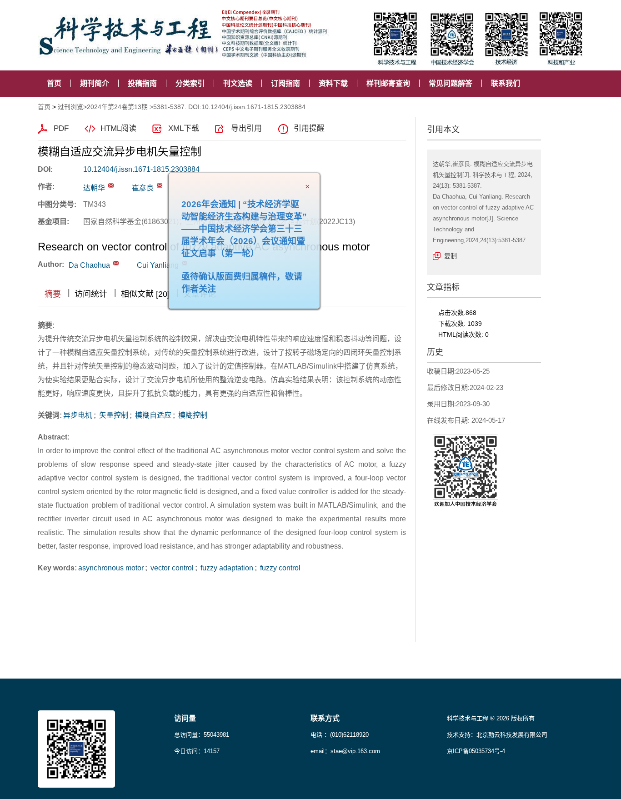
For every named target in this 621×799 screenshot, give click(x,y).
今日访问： (197, 751)
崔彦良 (143, 188)
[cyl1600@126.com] (159, 185)
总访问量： (201, 734)
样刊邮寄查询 (388, 83)
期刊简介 (94, 83)
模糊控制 (191, 415)
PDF (61, 128)
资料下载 (333, 83)
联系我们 (505, 83)
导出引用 (246, 128)
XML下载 (183, 128)
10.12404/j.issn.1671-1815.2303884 (141, 169)
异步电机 (77, 415)
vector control (171, 568)
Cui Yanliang (158, 265)
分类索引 (190, 83)
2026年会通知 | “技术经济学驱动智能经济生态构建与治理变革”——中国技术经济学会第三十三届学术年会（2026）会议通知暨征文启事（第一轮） (260, 245)
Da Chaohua (89, 265)
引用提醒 (309, 128)
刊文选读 (237, 83)
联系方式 (325, 718)
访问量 (185, 718)
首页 (54, 83)
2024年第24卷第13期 (117, 106)
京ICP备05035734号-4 (476, 751)
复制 (450, 256)
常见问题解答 (450, 83)
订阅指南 (285, 83)
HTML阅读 (118, 128)
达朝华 (94, 188)
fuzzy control (279, 568)
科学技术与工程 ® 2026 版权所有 (491, 718)
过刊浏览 (70, 106)
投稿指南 (142, 83)
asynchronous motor (111, 568)
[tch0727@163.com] (111, 185)
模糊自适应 (152, 415)
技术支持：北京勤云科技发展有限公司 (497, 734)
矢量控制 (112, 415)
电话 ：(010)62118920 (339, 734)
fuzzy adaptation (226, 568)
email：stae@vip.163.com (345, 751)
